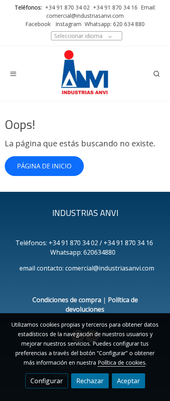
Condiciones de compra (66, 299)
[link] (85, 73)
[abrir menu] (13, 73)
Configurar (46, 380)
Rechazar (90, 380)
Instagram (67, 24)
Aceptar (128, 380)
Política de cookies (121, 362)
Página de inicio (44, 166)
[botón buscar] (156, 73)
